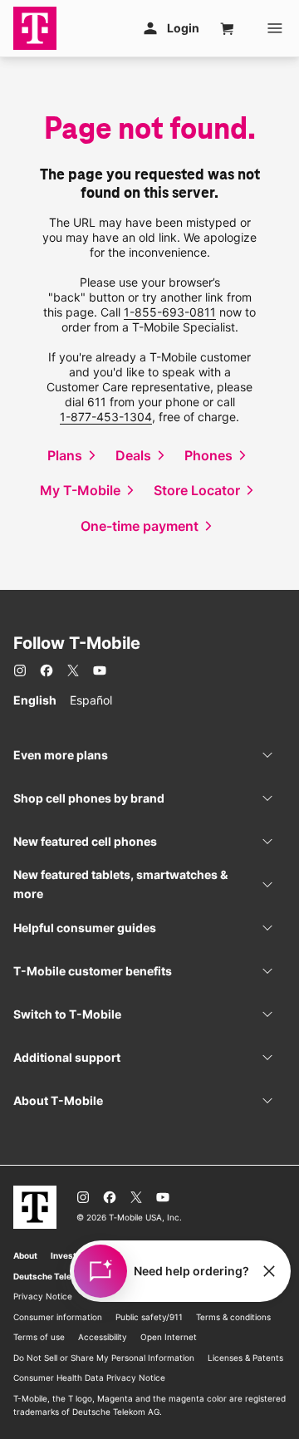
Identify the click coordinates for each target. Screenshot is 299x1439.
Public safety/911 (149, 1317)
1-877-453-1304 (106, 417)
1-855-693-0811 (170, 312)
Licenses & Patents (245, 1358)
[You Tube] (99, 670)
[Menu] (275, 28)
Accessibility (102, 1337)
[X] (73, 670)
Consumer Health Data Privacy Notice (89, 1378)
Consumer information (57, 1317)
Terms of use (39, 1337)
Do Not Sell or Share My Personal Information (103, 1358)
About (25, 1255)
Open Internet (168, 1337)
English (34, 700)
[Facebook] (46, 670)
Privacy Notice (42, 1296)
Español (91, 700)
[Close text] (269, 1271)
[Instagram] (20, 670)
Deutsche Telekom (51, 1276)
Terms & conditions (233, 1317)
